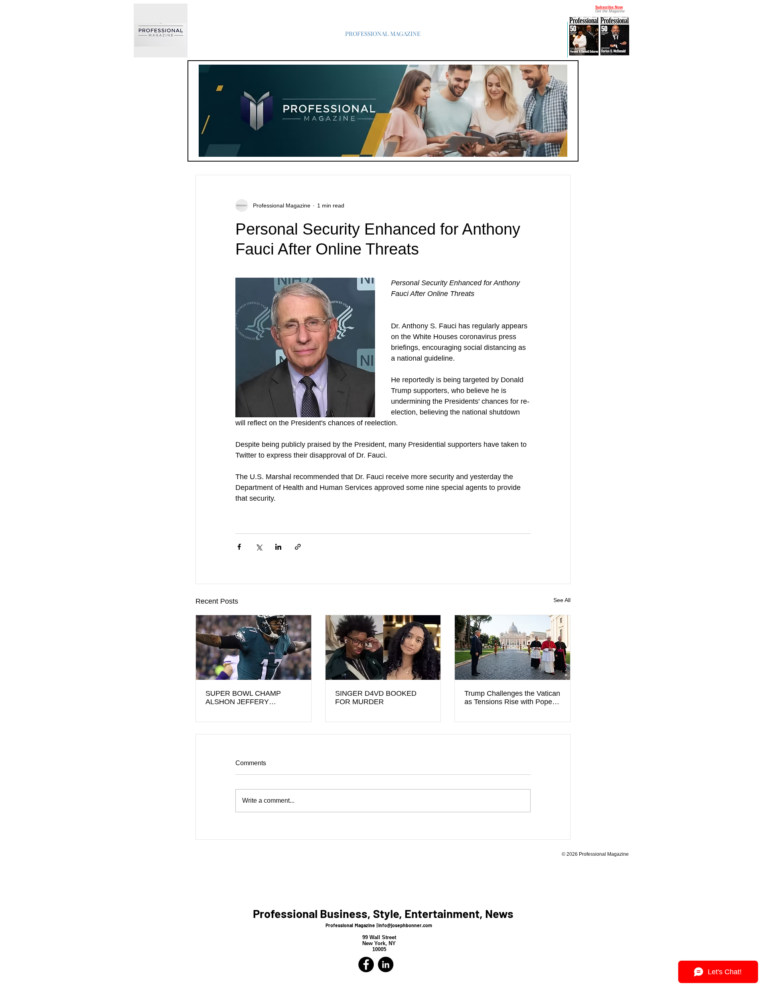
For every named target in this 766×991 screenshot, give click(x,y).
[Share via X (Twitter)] (259, 547)
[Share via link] (298, 547)
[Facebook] (366, 964)
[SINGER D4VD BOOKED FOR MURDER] (383, 647)
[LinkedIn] (385, 964)
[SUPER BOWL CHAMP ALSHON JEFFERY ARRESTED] (253, 647)
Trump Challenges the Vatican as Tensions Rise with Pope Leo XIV (512, 697)
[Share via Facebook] (239, 547)
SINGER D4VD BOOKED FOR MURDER (376, 697)
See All (562, 600)
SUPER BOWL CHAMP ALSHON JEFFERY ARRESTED (243, 697)
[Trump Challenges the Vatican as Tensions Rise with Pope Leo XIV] (512, 647)
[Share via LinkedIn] (278, 547)
